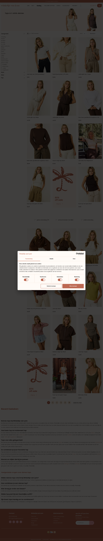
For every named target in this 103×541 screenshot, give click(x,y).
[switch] (43, 280)
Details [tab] (51, 258)
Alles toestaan (73, 286)
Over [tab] (74, 258)
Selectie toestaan (51, 286)
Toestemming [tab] (28, 258)
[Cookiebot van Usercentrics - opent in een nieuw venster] (77, 254)
